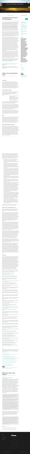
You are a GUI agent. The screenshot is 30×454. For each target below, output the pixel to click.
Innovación (25, 50)
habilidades (22, 50)
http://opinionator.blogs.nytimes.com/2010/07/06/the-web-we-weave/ (9, 276)
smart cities (22, 59)
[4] (2, 356)
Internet (25, 51)
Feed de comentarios (23, 68)
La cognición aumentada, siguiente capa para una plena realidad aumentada (24, 27)
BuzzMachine (8, 388)
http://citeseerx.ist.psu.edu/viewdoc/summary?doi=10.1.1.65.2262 (9, 331)
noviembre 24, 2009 (4, 375)
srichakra (22, 33)
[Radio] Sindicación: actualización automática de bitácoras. (24, 29)
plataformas (26, 54)
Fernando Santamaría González (10, 20)
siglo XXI (22, 57)
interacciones (22, 51)
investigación (22, 52)
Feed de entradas (22, 67)
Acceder (21, 66)
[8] (2, 362)
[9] (16, 204)
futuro (24, 49)
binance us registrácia (23, 23)
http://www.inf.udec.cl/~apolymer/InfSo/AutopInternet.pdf (9, 361)
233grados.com (11, 389)
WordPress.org (3, 439)
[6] (4, 131)
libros (26, 52)
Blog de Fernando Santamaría (15, 4)
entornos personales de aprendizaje (23, 48)
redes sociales (24, 56)
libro (24, 52)
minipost (25, 53)
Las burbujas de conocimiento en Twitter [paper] (10, 18)
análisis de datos (24, 38)
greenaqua (22, 28)
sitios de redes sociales (23, 58)
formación (22, 49)
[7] (9, 191)
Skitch (6, 64)
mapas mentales (22, 53)
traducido (7, 389)
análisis (21, 38)
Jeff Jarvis (3, 388)
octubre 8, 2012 (4, 20)
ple (21, 55)
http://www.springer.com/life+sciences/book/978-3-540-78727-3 (9, 336)
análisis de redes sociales (23, 39)
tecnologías (25, 59)
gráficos (26, 49)
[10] (5, 222)
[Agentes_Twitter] (10, 136)
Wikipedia (6, 378)
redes (21, 56)
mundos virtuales (22, 54)
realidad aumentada (24, 55)
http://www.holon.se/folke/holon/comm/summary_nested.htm (9, 362)
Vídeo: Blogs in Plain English (24, 24)
